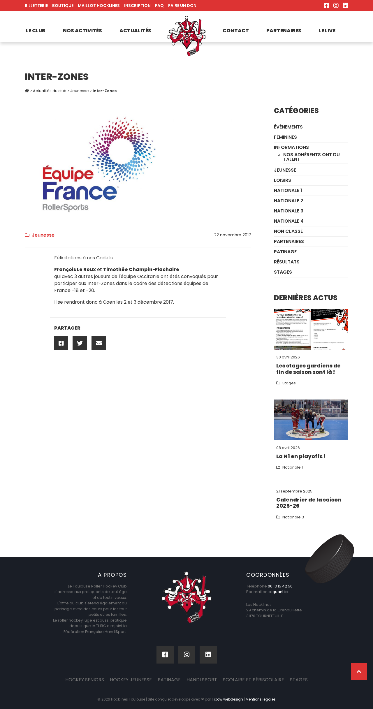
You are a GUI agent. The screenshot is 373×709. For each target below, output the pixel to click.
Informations (291, 147)
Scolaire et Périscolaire (253, 679)
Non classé (288, 231)
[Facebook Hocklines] (326, 5)
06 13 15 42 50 (280, 586)
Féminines (285, 137)
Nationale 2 (288, 200)
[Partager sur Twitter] (80, 343)
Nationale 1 (288, 190)
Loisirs (282, 180)
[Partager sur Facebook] (61, 343)
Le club (35, 30)
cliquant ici (278, 591)
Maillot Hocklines (99, 5)
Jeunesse (79, 91)
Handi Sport (201, 679)
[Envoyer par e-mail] (99, 343)
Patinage (285, 251)
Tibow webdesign (227, 699)
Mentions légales (261, 699)
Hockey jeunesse (131, 679)
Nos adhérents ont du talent (311, 157)
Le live (327, 30)
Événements (288, 127)
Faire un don (182, 5)
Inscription (137, 5)
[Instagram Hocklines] (336, 5)
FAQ (159, 5)
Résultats (287, 261)
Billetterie (36, 5)
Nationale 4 (289, 221)
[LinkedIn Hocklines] (345, 5)
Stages (283, 272)
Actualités (135, 30)
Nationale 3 (288, 210)
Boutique (62, 5)
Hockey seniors (84, 679)
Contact (236, 30)
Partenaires (283, 30)
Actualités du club (49, 91)
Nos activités (82, 30)
